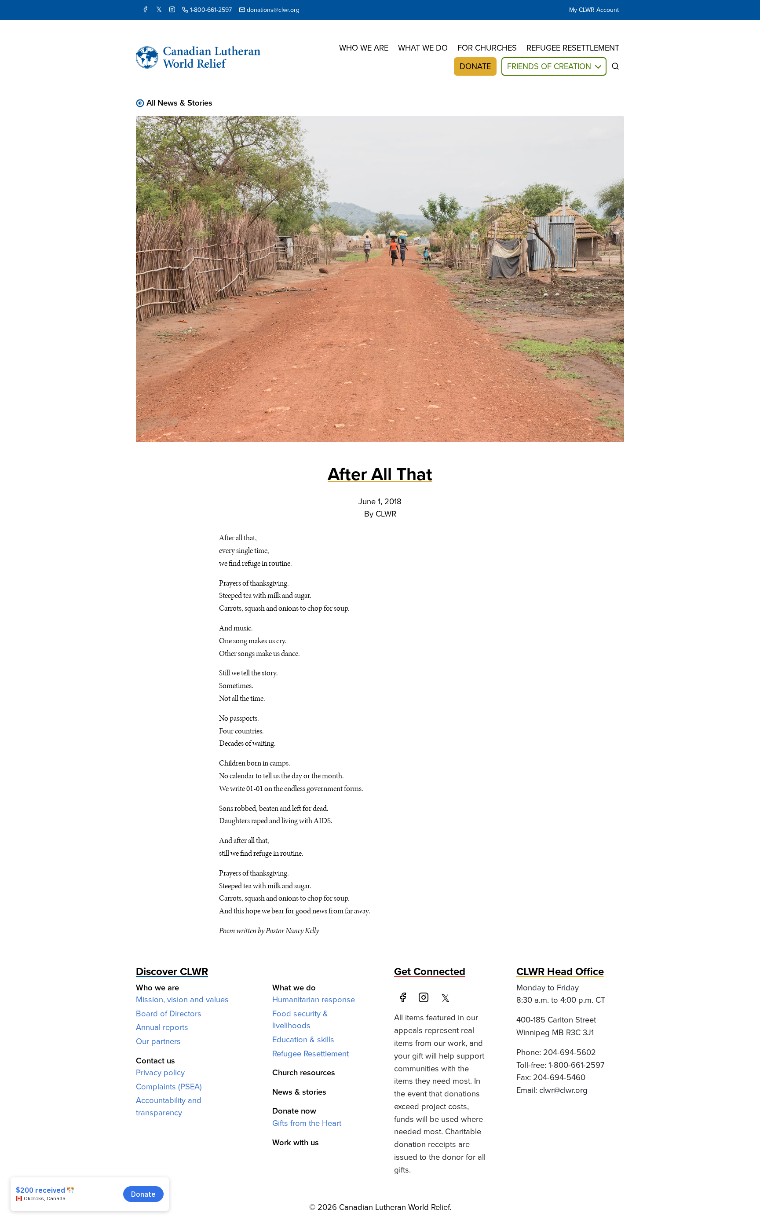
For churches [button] (487, 48)
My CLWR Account (594, 10)
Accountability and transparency (168, 1106)
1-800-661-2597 (210, 10)
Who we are (363, 48)
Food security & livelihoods (300, 1020)
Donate (475, 66)
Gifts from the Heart (306, 1123)
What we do (423, 48)
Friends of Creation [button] (549, 66)
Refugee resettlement (572, 48)
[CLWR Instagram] (172, 10)
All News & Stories (179, 103)
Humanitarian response (313, 999)
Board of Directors (168, 1013)
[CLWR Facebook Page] (145, 10)
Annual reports (162, 1027)
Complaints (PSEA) (169, 1086)
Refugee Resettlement (310, 1053)
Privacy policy (160, 1072)
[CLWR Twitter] (159, 10)
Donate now (294, 1111)
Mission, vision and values (182, 999)
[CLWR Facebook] (404, 998)
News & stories (299, 1092)
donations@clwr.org (272, 10)
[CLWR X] (448, 998)
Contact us (155, 1060)
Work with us (295, 1142)
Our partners (158, 1041)
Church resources (303, 1072)
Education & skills (303, 1039)
